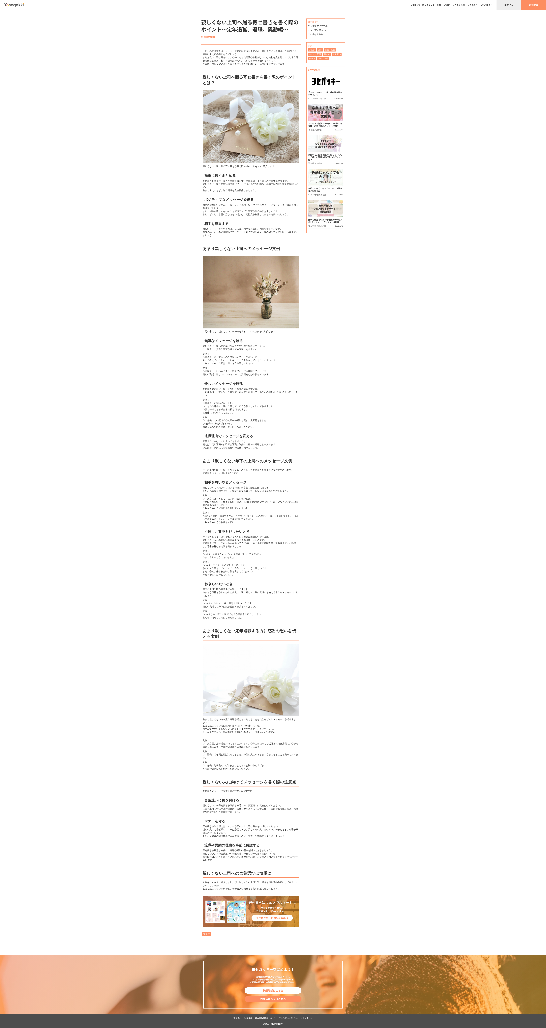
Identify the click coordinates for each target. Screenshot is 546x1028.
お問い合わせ (307, 1018)
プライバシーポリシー (288, 1018)
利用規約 (248, 1018)
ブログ (447, 4)
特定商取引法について (265, 1018)
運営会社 (237, 1018)
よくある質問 (459, 4)
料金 (439, 4)
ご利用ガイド (486, 4)
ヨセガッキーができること (422, 4)
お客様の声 (472, 4)
